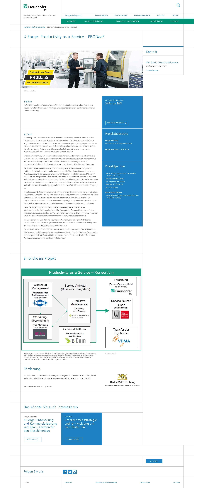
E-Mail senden (153, 70)
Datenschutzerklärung (106, 482)
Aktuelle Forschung (94, 21)
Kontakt (161, 16)
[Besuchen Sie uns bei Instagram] (75, 472)
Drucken (154, 461)
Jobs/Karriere (157, 21)
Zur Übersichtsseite (116, 123)
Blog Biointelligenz (73, 15)
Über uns (174, 21)
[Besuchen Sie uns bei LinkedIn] (65, 472)
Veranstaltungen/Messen (127, 21)
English (175, 16)
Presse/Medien (101, 16)
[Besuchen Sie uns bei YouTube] (70, 472)
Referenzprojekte (142, 16)
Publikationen (121, 16)
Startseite (27, 27)
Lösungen (71, 21)
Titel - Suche (178, 5)
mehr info (31, 439)
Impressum (145, 482)
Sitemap (176, 482)
